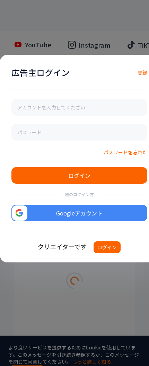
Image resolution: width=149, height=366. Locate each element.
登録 (142, 72)
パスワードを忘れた (125, 152)
